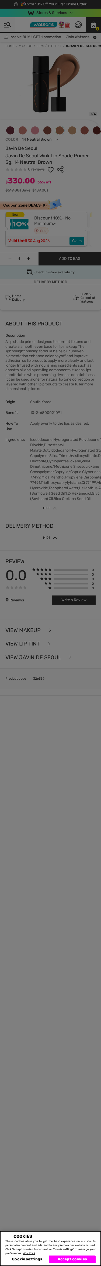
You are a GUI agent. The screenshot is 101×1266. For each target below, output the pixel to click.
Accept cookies (72, 1259)
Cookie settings (27, 1259)
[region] (50, 1248)
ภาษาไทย (29, 1253)
